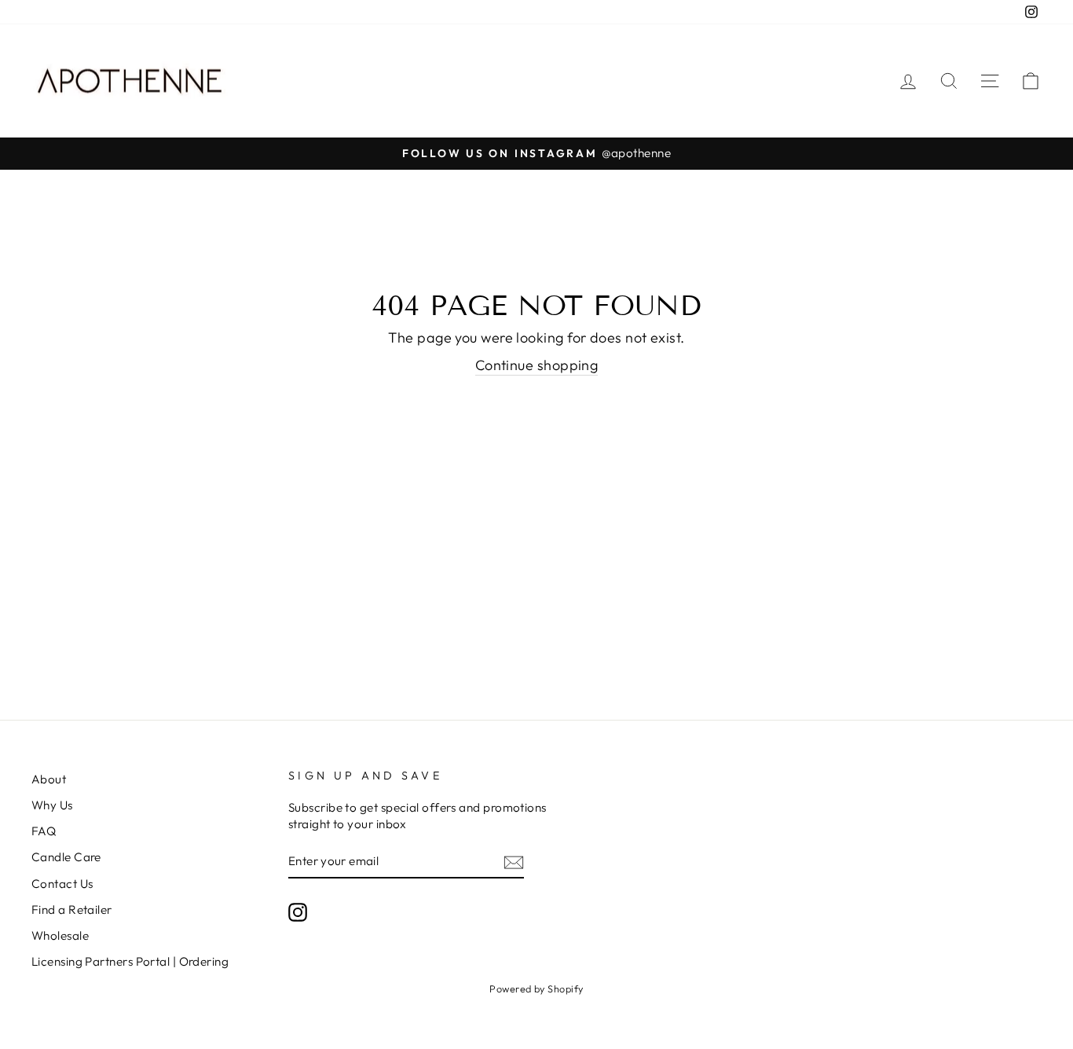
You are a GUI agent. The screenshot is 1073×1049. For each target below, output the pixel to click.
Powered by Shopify (536, 988)
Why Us (52, 805)
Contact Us (62, 883)
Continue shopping (537, 365)
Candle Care (66, 856)
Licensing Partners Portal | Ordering (130, 961)
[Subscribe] (514, 861)
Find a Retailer (71, 909)
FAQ (43, 830)
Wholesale (60, 935)
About (48, 779)
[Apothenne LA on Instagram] (297, 911)
